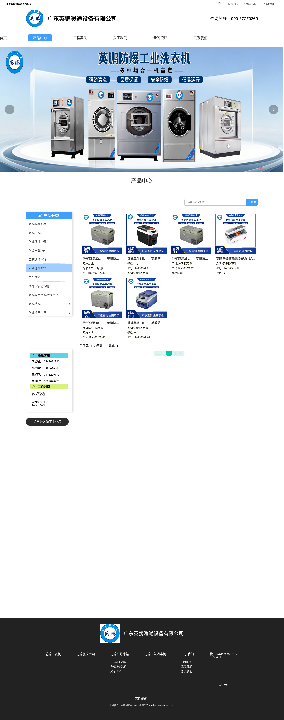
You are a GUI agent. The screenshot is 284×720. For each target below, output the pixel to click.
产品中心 (40, 37)
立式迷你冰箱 (118, 662)
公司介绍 (186, 662)
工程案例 (80, 37)
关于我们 (120, 37)
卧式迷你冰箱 (118, 666)
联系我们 (200, 37)
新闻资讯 (160, 37)
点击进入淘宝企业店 (47, 421)
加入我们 (186, 671)
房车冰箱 (115, 671)
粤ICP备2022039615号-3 (159, 705)
